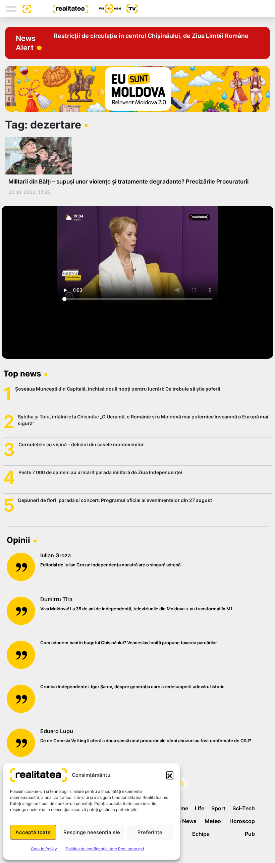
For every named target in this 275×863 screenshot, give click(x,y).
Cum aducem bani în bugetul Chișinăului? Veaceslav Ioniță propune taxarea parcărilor (128, 642)
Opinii (18, 540)
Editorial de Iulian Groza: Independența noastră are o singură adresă (110, 564)
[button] (169, 775)
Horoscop (242, 821)
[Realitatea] (59, 8)
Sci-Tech (243, 808)
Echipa (201, 833)
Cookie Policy (44, 848)
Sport (218, 808)
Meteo (213, 821)
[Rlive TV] (129, 8)
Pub (250, 833)
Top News (184, 821)
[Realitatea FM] (104, 8)
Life (199, 808)
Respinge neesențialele (91, 832)
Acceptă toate (33, 832)
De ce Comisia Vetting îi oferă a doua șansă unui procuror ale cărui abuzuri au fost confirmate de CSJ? (145, 740)
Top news (22, 373)
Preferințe (150, 832)
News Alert (26, 43)
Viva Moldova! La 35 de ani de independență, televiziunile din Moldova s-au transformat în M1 (136, 608)
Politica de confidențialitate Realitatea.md (105, 848)
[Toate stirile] (24, 8)
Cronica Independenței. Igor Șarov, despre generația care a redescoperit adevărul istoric (132, 686)
